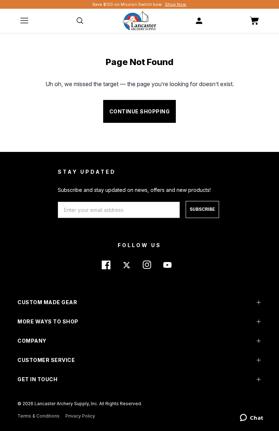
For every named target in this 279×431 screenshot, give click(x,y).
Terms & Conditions (38, 416)
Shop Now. (176, 4)
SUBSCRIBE (202, 209)
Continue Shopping (139, 111)
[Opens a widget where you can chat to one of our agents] (251, 418)
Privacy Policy (80, 416)
